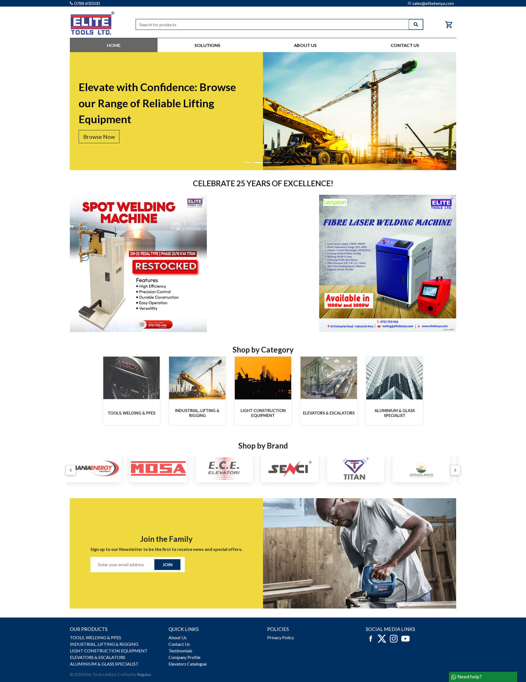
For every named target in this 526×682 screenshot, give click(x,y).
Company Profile (184, 657)
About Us (177, 637)
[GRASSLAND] (361, 468)
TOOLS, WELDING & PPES (95, 637)
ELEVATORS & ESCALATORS (97, 657)
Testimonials (180, 650)
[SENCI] (230, 468)
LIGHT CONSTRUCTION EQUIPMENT (109, 650)
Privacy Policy (280, 637)
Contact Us (179, 644)
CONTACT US (405, 45)
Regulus (144, 674)
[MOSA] (98, 468)
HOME (114, 45)
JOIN (167, 564)
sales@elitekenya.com (433, 3)
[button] (71, 470)
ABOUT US (305, 45)
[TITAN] (296, 468)
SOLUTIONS (207, 45)
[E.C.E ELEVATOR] (164, 468)
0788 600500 (87, 3)
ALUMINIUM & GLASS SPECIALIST (104, 663)
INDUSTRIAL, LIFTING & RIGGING (104, 644)
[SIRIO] (427, 468)
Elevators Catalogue (187, 663)
